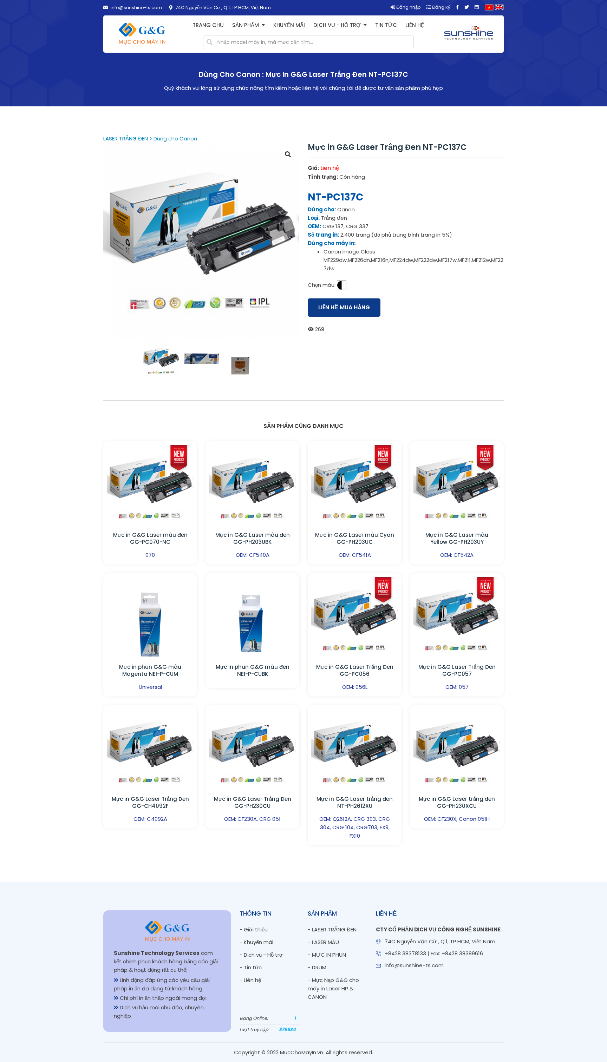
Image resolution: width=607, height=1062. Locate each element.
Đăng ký (440, 7)
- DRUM (317, 967)
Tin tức (386, 25)
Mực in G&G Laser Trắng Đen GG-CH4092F (150, 802)
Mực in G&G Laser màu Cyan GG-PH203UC (354, 538)
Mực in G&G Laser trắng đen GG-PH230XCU (457, 802)
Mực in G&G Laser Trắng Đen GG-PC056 (354, 670)
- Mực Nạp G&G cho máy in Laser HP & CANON (333, 988)
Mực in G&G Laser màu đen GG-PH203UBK (252, 538)
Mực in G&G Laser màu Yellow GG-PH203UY (456, 538)
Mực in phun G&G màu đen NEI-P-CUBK (252, 670)
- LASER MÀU (323, 942)
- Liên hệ (250, 980)
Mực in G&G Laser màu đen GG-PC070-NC (150, 538)
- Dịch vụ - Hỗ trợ (261, 954)
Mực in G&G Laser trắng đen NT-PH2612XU (354, 802)
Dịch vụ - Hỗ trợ (337, 25)
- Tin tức (251, 967)
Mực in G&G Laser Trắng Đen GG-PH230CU (252, 802)
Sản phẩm (245, 25)
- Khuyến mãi (256, 942)
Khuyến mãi (289, 25)
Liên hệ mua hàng (344, 307)
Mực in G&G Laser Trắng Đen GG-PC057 (457, 670)
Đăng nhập (408, 7)
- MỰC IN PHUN (327, 954)
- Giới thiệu (254, 929)
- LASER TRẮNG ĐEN (332, 929)
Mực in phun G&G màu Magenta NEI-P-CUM (150, 670)
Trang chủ (208, 25)
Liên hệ (414, 25)
